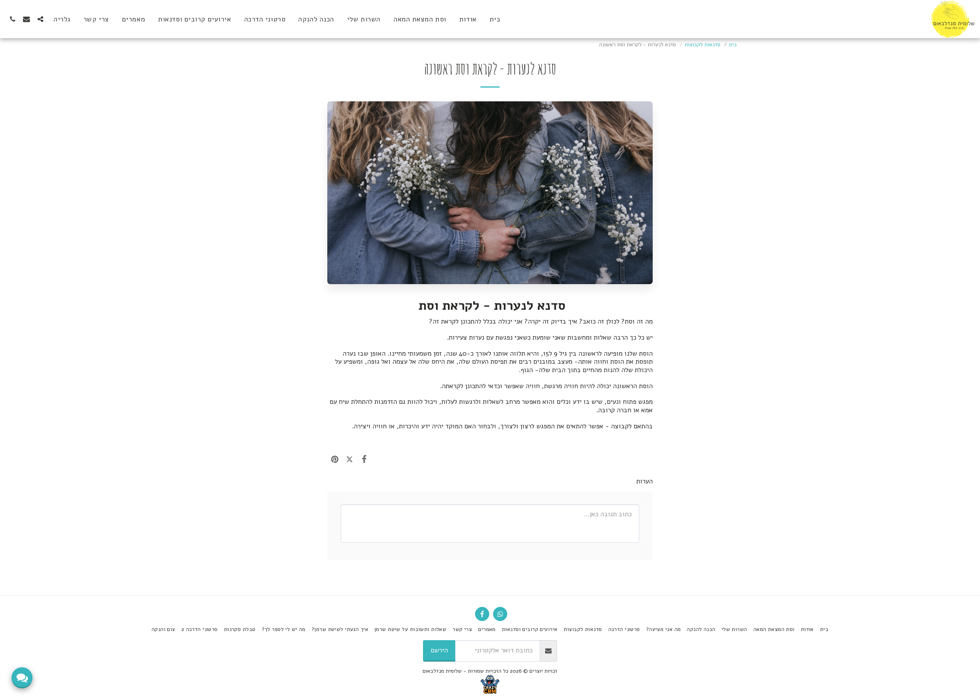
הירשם (439, 650)
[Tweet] (349, 459)
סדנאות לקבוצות (702, 44)
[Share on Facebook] (364, 459)
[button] (40, 19)
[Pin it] (334, 459)
